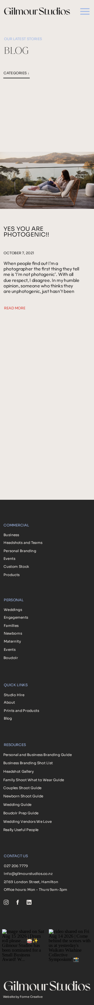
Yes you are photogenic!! (26, 232)
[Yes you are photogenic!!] (47, 180)
